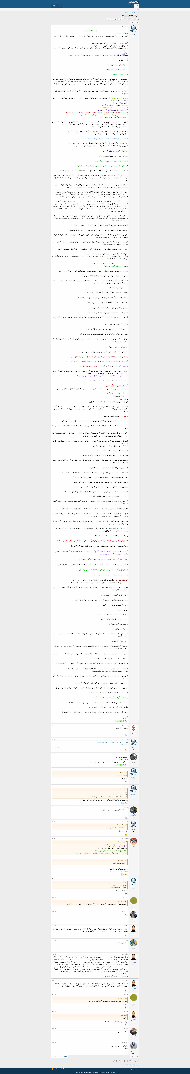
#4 (52, 754)
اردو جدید (132, 1069)
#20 (53, 1043)
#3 (52, 739)
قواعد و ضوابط (62, 1069)
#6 (52, 786)
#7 (52, 807)
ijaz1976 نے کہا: (123, 998)
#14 (53, 940)
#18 (53, 1012)
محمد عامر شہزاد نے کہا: (123, 842)
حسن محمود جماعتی (133, 815)
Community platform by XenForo (102, 1072)
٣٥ (114, 161)
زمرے (136, 6)
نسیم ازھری (134, 1037)
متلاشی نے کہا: (124, 773)
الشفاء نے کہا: (124, 882)
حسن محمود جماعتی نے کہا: (123, 825)
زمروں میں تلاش (136, 9)
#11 (53, 898)
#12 (53, 912)
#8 (52, 821)
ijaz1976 (133, 934)
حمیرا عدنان (112, 743)
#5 (52, 769)
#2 (52, 725)
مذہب (110, 19)
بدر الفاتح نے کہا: (124, 790)
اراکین (131, 6)
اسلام (121, 19)
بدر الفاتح (126, 745)
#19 (53, 1029)
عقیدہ (113, 19)
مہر (136, 1069)
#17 (53, 995)
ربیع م (133, 762)
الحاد (118, 19)
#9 (52, 838)
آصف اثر (98, 743)
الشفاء (127, 743)
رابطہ (65, 1069)
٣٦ (98, 161)
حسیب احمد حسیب (122, 743)
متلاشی (133, 733)
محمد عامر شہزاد (136, 19)
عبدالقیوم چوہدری (121, 745)
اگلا (132, 23)
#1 (52, 26)
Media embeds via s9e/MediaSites (82, 1072)
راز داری (57, 1069)
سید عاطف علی (102, 743)
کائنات (107, 19)
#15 (53, 954)
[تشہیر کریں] (55, 26)
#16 (53, 981)
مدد (54, 1069)
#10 (53, 879)
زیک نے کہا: (124, 1015)
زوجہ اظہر (133, 948)
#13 (53, 926)
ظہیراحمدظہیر (108, 743)
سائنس (116, 19)
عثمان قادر (117, 743)
